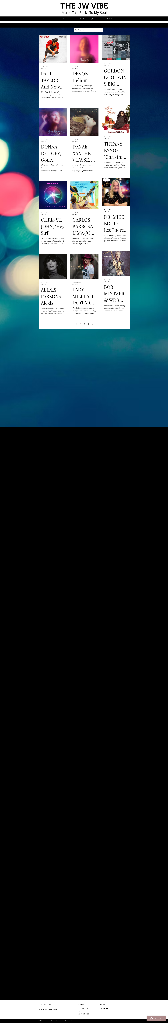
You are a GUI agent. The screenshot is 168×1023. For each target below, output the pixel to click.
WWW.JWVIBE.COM (48, 1009)
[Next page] (92, 324)
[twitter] (104, 1008)
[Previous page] (76, 324)
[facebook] (101, 1008)
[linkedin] (107, 1008)
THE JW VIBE (44, 1005)
